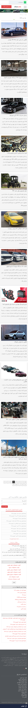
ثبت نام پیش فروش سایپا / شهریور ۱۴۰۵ (18, 624)
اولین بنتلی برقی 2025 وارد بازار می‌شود (17, 549)
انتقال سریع (4, 506)
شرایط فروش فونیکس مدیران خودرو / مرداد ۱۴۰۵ (16, 638)
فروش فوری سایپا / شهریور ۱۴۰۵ (20, 533)
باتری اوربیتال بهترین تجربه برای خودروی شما (15, 304)
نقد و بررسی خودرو (23, 687)
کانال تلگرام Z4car (23, 681)
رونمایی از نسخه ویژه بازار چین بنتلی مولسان (16, 550)
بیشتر (14, 582)
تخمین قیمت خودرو (22, 679)
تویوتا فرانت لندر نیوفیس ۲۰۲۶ (20, 590)
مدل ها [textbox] (24, 504)
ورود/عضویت (24, 695)
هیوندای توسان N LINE (21, 597)
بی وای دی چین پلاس (22, 602)
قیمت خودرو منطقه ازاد (22, 683)
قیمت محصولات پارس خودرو (14, 570)
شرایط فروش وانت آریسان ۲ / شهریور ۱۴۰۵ (18, 640)
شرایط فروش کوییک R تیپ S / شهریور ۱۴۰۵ (17, 516)
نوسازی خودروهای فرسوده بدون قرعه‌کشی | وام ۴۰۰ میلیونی (14, 629)
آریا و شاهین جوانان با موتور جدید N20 (16, 419)
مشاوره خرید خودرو (22, 689)
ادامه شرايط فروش (15, 539)
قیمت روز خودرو (23, 678)
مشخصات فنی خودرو (22, 684)
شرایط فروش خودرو (23, 686)
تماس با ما (24, 697)
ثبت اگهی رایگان (6, 6)
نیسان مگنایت (23, 604)
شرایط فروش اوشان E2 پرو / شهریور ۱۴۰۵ (18, 536)
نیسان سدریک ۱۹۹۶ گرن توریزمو (18, 115)
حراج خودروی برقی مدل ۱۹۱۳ (19, 191)
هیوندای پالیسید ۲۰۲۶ (22, 592)
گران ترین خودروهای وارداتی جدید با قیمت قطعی (15, 381)
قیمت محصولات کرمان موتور (14, 572)
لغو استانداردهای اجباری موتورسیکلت (17, 153)
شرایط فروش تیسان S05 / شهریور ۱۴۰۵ (18, 531)
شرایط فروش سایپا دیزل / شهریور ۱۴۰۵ (18, 513)
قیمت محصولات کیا (14, 577)
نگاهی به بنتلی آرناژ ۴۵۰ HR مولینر (17, 40)
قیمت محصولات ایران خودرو (14, 565)
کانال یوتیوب (24, 692)
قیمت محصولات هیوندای (14, 579)
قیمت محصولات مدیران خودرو (14, 574)
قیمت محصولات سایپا (14, 567)
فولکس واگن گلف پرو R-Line (20, 599)
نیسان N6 (24, 595)
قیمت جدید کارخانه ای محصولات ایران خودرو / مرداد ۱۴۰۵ (15, 631)
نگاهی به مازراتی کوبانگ (20, 342)
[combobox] (14, 501)
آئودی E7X (22, 547)
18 (16, 484)
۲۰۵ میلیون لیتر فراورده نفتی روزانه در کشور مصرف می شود (15, 458)
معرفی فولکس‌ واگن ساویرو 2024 (18, 546)
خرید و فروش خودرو (22, 691)
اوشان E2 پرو (23, 609)
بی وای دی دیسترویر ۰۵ (21, 606)
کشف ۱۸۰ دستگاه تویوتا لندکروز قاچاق (17, 266)
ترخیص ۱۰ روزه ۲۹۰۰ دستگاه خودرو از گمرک (15, 77)
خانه (26, 15)
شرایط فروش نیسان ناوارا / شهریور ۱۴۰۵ (18, 528)
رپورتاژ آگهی (24, 694)
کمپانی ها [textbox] (24, 501)
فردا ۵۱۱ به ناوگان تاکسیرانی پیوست (17, 228)
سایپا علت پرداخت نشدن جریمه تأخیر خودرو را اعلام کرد (15, 636)
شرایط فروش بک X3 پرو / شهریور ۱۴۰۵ (18, 526)
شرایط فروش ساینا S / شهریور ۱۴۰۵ (19, 518)
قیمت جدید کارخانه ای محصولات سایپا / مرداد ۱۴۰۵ (16, 627)
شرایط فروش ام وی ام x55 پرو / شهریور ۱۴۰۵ (17, 523)
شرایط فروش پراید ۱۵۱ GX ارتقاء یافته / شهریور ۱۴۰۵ (16, 521)
